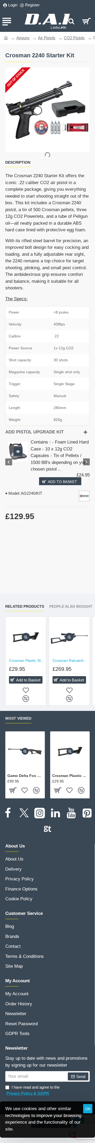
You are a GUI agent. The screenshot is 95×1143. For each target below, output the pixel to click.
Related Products (24, 606)
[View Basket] (86, 21)
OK (88, 1109)
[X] (23, 813)
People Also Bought (70, 606)
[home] (6, 38)
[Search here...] (71, 21)
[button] (17, 451)
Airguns (23, 38)
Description (17, 162)
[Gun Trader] (47, 829)
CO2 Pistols (74, 38)
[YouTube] (71, 813)
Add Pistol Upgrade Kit (34, 431)
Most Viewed (18, 718)
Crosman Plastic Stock (27, 660)
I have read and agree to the (33, 1090)
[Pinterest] (87, 813)
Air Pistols (46, 38)
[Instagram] (39, 813)
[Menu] (6, 21)
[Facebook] (8, 813)
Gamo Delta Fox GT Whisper (25, 775)
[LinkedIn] (55, 813)
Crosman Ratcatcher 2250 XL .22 (70, 660)
